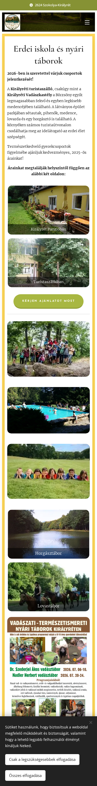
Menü (87, 22)
